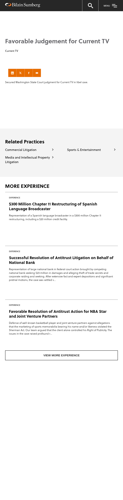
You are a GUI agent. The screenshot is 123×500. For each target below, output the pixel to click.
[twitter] (20, 73)
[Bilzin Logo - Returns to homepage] (22, 5)
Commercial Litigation (21, 149)
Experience (23, 22)
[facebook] (29, 73)
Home (9, 22)
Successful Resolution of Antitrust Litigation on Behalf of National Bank (61, 260)
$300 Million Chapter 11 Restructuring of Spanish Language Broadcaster (53, 206)
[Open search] (90, 5)
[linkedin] (12, 73)
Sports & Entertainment (84, 149)
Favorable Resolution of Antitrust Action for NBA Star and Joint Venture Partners (58, 314)
